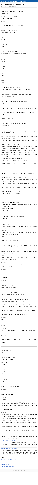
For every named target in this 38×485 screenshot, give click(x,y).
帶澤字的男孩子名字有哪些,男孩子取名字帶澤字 (9, 448)
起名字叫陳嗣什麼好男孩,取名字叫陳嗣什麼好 (8, 466)
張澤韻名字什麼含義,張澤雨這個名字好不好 (7, 462)
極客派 (2, 1)
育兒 (5, 1)
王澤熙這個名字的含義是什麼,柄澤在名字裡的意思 (8, 459)
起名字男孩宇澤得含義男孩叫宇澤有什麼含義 (8, 440)
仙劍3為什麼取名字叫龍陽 (5, 464)
